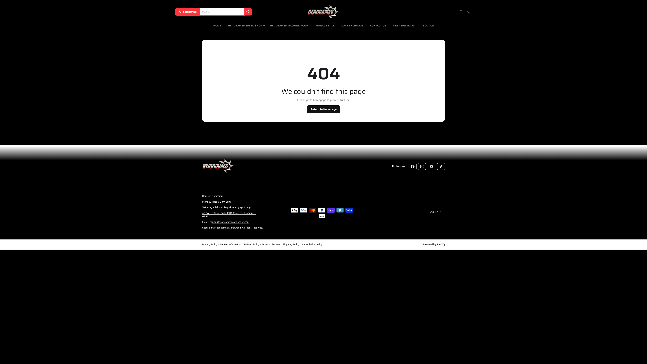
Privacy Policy (209, 244)
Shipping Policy (291, 244)
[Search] (248, 12)
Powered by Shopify (434, 244)
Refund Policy (251, 244)
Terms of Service (271, 244)
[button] (246, 25)
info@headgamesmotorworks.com (230, 222)
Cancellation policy (312, 244)
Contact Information (230, 244)
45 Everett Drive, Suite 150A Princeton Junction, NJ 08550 (229, 214)
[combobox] (224, 11)
